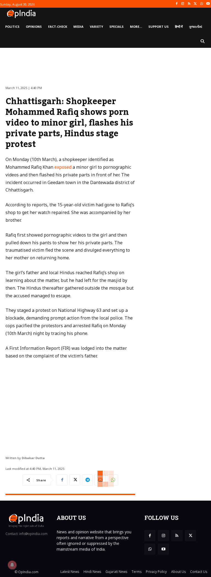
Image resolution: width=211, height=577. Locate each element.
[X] (195, 4)
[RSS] (189, 4)
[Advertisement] (70, 405)
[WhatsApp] (201, 4)
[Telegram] (87, 480)
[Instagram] (183, 4)
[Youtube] (208, 4)
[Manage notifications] (12, 565)
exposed (62, 167)
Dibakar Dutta (33, 458)
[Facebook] (176, 4)
